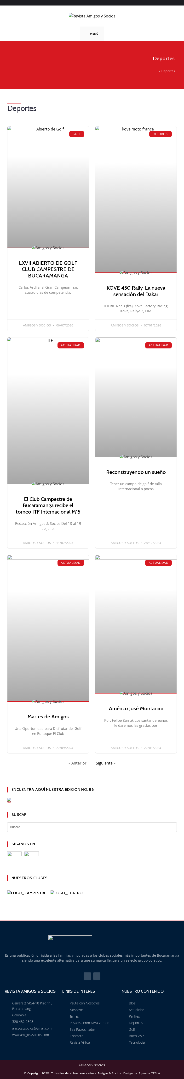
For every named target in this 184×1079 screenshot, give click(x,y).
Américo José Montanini (136, 708)
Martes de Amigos (48, 716)
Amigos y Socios (92, 1065)
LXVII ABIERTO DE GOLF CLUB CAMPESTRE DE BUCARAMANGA (48, 269)
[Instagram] (97, 976)
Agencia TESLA (149, 1073)
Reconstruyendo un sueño (136, 472)
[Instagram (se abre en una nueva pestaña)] (95, 2)
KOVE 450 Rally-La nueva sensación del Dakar (136, 291)
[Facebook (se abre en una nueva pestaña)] (89, 2)
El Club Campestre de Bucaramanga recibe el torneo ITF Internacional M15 (48, 505)
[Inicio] (156, 71)
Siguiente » (105, 763)
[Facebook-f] (87, 976)
